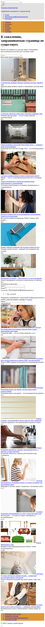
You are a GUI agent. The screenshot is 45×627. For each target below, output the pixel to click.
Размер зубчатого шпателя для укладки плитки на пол (20, 247)
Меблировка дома (7, 545)
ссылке (29, 299)
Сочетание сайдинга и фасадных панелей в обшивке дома (21, 114)
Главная (8, 22)
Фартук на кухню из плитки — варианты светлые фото (20, 607)
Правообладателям (11, 616)
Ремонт (7, 30)
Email (3, 288)
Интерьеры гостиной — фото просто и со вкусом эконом (21, 278)
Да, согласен (11, 294)
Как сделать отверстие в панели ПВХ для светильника (20, 360)
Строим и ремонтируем (9, 8)
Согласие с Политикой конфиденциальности (17, 290)
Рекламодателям (11, 620)
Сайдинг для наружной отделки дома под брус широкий (21, 420)
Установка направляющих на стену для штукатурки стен (21, 513)
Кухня (7, 26)
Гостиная (8, 24)
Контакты (8, 19)
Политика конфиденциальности (16, 17)
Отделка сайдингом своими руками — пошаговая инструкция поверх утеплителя (19, 576)
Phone (3, 301)
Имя (3, 286)
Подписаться (6, 304)
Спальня (8, 32)
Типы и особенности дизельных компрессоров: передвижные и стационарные (18, 182)
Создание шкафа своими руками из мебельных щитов (20, 176)
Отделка (8, 28)
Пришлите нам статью (13, 614)
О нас (7, 15)
